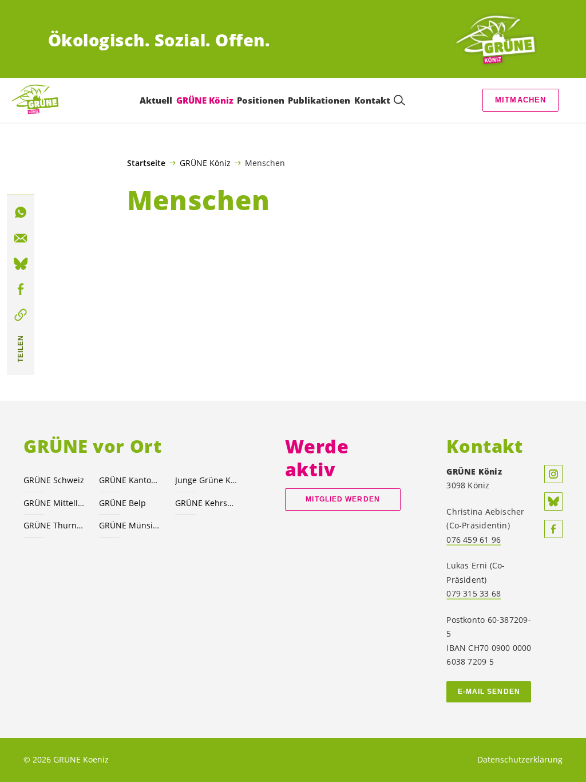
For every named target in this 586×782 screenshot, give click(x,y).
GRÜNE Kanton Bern (130, 480)
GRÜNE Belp (122, 502)
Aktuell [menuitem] (156, 100)
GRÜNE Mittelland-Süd (54, 502)
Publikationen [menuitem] (319, 100)
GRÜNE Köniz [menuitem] (204, 100)
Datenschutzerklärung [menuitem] (520, 759)
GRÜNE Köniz (205, 162)
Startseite (146, 163)
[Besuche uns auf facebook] (553, 529)
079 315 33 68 (473, 593)
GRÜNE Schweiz (53, 480)
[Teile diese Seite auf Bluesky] (20, 263)
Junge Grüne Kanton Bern (206, 480)
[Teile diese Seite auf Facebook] (20, 289)
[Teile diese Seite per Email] (20, 238)
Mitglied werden (342, 499)
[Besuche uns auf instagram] (553, 474)
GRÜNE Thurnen (54, 525)
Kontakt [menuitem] (372, 100)
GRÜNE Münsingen (130, 525)
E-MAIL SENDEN (489, 692)
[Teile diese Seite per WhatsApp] (20, 212)
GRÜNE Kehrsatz (206, 502)
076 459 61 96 (473, 539)
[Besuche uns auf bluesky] (553, 501)
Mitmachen (521, 100)
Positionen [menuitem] (260, 100)
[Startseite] (495, 40)
